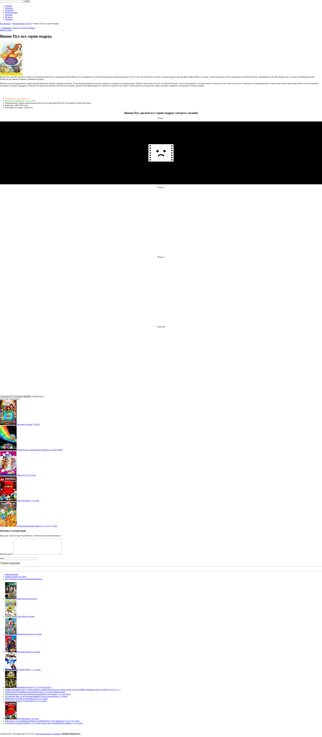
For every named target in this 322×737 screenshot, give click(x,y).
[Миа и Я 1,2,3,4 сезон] (8, 475)
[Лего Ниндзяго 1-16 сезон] (8, 501)
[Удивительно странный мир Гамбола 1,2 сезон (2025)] (8, 450)
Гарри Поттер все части (27, 599)
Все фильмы (5, 24)
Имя (2, 558)
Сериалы (9, 19)
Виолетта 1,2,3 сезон (39, 699)
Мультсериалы (11, 12)
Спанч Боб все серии (26, 616)
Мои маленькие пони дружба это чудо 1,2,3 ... (101, 689)
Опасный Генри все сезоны (28, 652)
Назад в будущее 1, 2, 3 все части (57, 694)
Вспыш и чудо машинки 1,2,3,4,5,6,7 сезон (61, 721)
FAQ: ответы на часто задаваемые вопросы (23, 579)
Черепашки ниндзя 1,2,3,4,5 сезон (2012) (34, 687)
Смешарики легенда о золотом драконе (18, 28)
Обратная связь (11, 574)
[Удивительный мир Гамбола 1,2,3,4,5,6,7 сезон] (8, 526)
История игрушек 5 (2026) (28, 424)
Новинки (9, 8)
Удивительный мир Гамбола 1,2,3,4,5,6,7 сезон (37, 526)
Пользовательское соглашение (48, 734)
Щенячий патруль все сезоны (29, 634)
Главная (8, 6)
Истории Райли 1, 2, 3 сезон (29, 669)
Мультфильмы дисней (22, 24)
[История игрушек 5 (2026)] (8, 424)
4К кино (8, 17)
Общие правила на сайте (15, 577)
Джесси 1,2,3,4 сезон (38, 701)
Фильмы (8, 15)
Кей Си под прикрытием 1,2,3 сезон (51, 696)
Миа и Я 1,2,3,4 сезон (26, 475)
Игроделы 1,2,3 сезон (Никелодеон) (50, 692)
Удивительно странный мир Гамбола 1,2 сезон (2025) (40, 450)
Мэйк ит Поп (5, 30)
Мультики (9, 10)
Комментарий (6, 554)
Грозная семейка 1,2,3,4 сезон (70, 723)
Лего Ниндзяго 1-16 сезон (28, 501)
